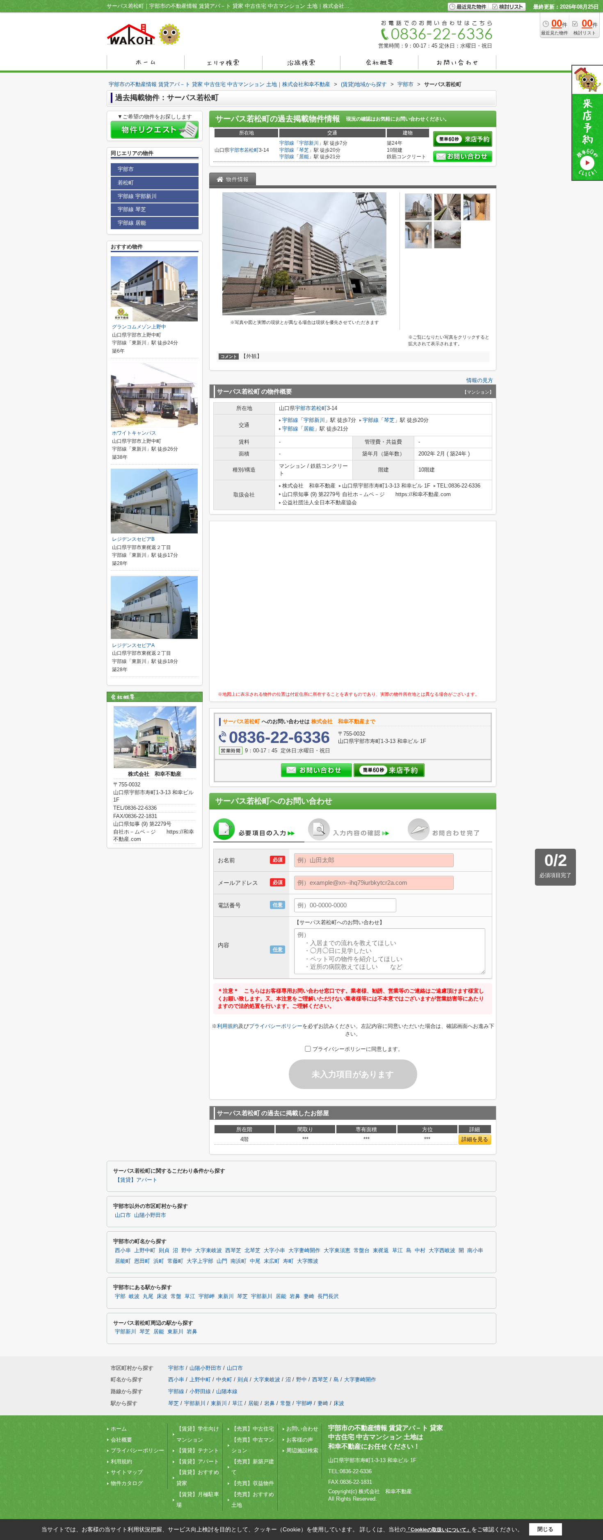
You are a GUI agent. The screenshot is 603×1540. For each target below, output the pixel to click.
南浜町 (239, 1261)
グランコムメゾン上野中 (139, 327)
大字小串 (274, 1250)
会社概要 (121, 1440)
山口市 (123, 1215)
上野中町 (144, 1250)
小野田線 (200, 1391)
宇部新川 (309, 143)
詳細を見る (474, 1139)
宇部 (120, 1296)
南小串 (475, 1250)
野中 (186, 1250)
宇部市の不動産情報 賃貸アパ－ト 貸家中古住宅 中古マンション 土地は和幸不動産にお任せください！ (385, 1437)
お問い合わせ (302, 1429)
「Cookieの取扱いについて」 (438, 1530)
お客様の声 (299, 1440)
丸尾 (148, 1296)
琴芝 (304, 150)
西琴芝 (233, 1250)
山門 (222, 1261)
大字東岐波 (208, 1250)
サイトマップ (127, 1472)
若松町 (251, 150)
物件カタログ (127, 1483)
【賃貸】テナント (197, 1450)
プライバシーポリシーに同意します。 (358, 1049)
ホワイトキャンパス (134, 433)
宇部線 (286, 143)
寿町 (288, 1261)
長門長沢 (328, 1296)
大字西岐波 (442, 1250)
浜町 (158, 1261)
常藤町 (175, 1261)
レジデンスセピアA (133, 645)
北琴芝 (252, 1250)
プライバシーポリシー (275, 1026)
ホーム (119, 1429)
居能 (304, 156)
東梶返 (381, 1250)
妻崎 (309, 1296)
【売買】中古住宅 (252, 1429)
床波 (162, 1296)
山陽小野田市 (150, 1215)
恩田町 (142, 1261)
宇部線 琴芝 (132, 209)
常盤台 (362, 1250)
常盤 (176, 1296)
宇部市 (236, 150)
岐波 (134, 1296)
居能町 (123, 1261)
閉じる (545, 1529)
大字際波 (307, 1261)
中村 (420, 1250)
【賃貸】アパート (136, 1180)
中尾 (255, 1261)
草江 (397, 1250)
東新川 (226, 1296)
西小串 (123, 1250)
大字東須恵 (337, 1250)
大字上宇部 (200, 1261)
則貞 (164, 1250)
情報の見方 (479, 380)
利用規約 (227, 1026)
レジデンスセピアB (133, 539)
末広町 (272, 1261)
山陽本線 (227, 1391)
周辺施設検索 (302, 1450)
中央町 (224, 1379)
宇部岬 (207, 1296)
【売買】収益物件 (252, 1483)
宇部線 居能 (132, 223)
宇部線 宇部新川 (137, 196)
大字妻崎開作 (304, 1250)
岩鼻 (295, 1296)
